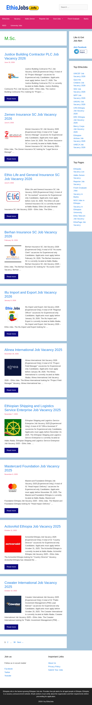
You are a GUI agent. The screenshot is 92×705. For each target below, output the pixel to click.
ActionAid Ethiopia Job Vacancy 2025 (32, 526)
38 (14, 642)
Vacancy (17, 19)
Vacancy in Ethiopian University (78, 210)
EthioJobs (6, 19)
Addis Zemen (30, 19)
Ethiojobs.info (8, 691)
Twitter (7, 672)
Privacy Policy (54, 667)
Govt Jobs (57, 19)
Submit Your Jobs (55, 670)
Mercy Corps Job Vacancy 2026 (78, 129)
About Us (52, 663)
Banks (86, 19)
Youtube (7, 676)
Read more (11, 99)
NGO (4, 25)
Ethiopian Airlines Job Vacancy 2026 (79, 138)
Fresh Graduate (73, 19)
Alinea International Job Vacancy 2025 (33, 350)
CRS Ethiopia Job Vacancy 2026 (79, 111)
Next (20, 642)
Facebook (8, 669)
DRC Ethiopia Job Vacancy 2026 (79, 120)
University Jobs (16, 25)
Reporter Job (44, 19)
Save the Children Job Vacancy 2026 (79, 83)
